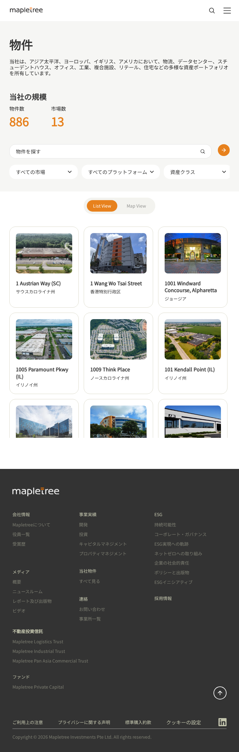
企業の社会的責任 (171, 563)
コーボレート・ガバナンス (180, 534)
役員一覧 (21, 534)
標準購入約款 (138, 722)
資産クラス (182, 172)
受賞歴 (19, 544)
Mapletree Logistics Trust (37, 641)
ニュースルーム (27, 591)
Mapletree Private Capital (38, 687)
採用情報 (163, 598)
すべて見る (89, 581)
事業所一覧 (90, 619)
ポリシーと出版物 (171, 572)
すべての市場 (30, 172)
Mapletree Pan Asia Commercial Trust (50, 661)
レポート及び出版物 (32, 601)
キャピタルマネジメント (103, 544)
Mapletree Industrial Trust (38, 651)
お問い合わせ (92, 609)
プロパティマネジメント (103, 553)
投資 (83, 534)
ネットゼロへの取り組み (178, 553)
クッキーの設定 (183, 722)
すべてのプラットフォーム (117, 172)
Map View (136, 206)
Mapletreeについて (31, 524)
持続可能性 (165, 524)
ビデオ (19, 611)
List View (102, 206)
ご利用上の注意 (27, 722)
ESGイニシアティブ (173, 582)
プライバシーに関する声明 (84, 722)
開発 (83, 524)
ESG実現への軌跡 (171, 544)
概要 (16, 582)
